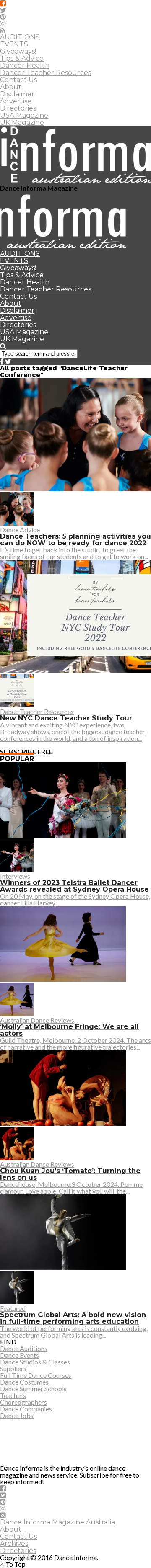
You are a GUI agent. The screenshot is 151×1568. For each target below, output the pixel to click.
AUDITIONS (20, 37)
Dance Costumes (24, 1382)
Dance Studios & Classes (35, 1362)
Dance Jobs (17, 1415)
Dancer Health (24, 66)
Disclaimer (17, 94)
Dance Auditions (23, 1348)
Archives (14, 1543)
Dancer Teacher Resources (45, 73)
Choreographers (23, 1402)
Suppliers (13, 1368)
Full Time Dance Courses (35, 1375)
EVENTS (14, 44)
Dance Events (19, 1355)
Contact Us (18, 80)
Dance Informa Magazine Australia (57, 1522)
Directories (18, 108)
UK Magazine (22, 122)
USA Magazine (24, 115)
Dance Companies (26, 1409)
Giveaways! (18, 51)
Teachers (13, 1395)
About (10, 87)
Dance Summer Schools (33, 1389)
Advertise (15, 101)
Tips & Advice (22, 58)
